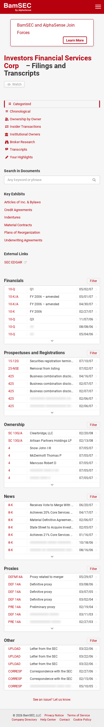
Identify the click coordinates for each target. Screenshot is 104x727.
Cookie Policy (82, 719)
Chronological (19, 111)
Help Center (48, 719)
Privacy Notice (54, 715)
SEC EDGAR (13, 262)
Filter (93, 281)
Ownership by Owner (25, 119)
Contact (64, 719)
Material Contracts (18, 225)
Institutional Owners (24, 134)
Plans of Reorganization (22, 232)
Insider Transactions (25, 127)
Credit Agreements (18, 210)
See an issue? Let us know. (52, 699)
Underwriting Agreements (23, 240)
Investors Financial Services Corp (47, 62)
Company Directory (24, 719)
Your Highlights (21, 157)
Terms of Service (78, 715)
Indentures (12, 217)
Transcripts (18, 149)
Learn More (75, 40)
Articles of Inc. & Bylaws (22, 202)
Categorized (21, 104)
